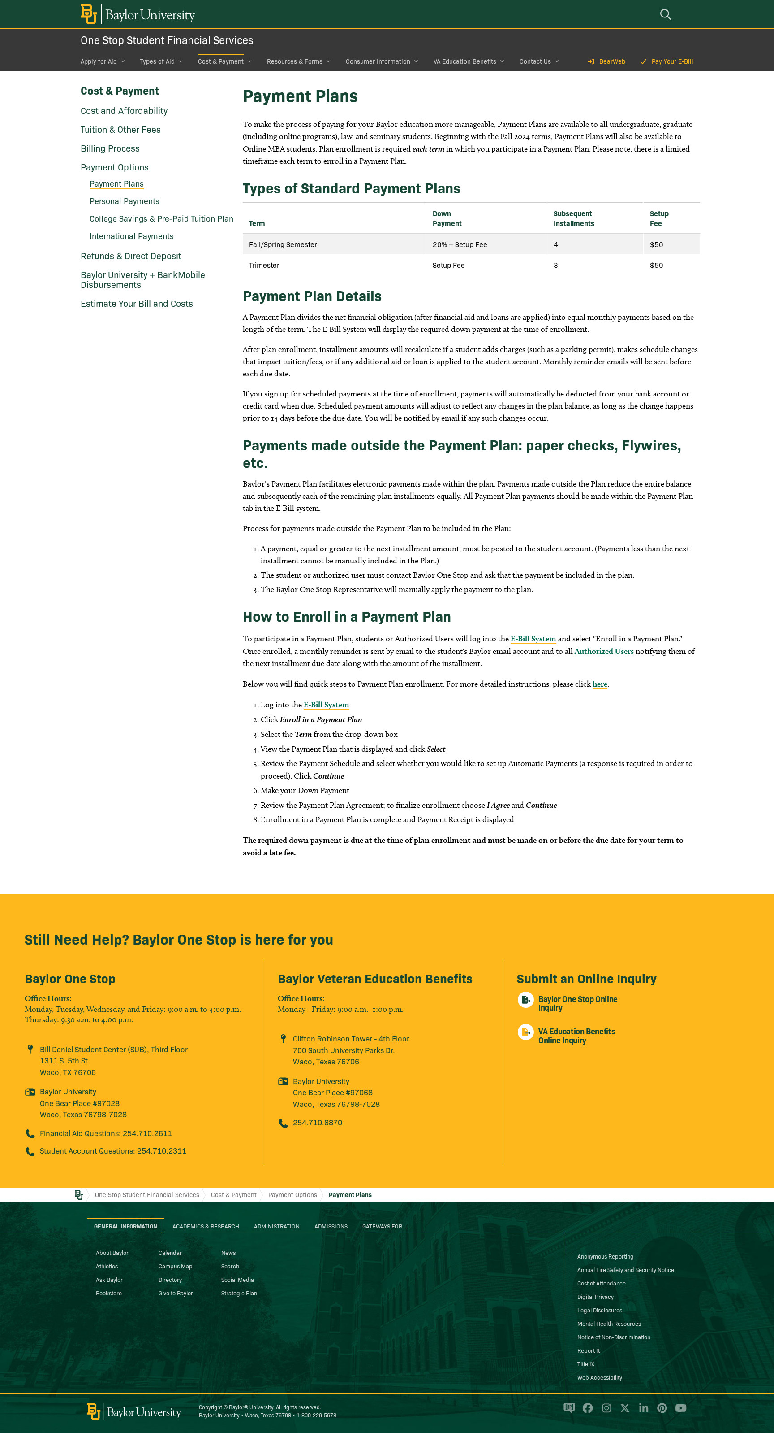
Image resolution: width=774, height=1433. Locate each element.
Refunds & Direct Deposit (131, 255)
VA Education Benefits (465, 61)
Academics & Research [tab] (205, 1226)
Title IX (585, 1363)
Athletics (107, 1266)
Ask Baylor (109, 1279)
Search (230, 1266)
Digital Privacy (595, 1296)
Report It (588, 1350)
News (228, 1252)
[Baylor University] (136, 14)
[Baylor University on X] (623, 1412)
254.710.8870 (317, 1122)
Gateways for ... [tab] (385, 1226)
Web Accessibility (599, 1377)
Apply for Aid (99, 61)
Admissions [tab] (331, 1226)
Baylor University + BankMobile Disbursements (143, 279)
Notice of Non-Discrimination (613, 1337)
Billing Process (110, 147)
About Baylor (112, 1252)
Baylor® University (251, 1407)
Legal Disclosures (599, 1310)
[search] (667, 14)
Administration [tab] (277, 1226)
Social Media (237, 1279)
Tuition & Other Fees (121, 128)
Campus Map (176, 1266)
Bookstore (109, 1293)
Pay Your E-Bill (672, 61)
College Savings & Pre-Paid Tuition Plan (161, 218)
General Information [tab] (125, 1226)
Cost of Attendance (601, 1283)
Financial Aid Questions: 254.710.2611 (106, 1133)
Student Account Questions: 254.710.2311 (113, 1150)
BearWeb (612, 61)
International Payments (132, 235)
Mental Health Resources (609, 1323)
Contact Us (535, 61)
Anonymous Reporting (605, 1256)
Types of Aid (157, 61)
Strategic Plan (239, 1293)
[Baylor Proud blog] (568, 1412)
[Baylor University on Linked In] (642, 1412)
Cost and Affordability (124, 110)
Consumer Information (378, 61)
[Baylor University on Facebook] (586, 1412)
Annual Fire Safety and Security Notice (625, 1269)
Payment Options (115, 166)
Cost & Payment (221, 61)
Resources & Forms (294, 61)
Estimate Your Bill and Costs (137, 302)
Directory (170, 1279)
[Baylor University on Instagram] (605, 1412)
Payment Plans (350, 1194)
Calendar (170, 1252)
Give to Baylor (176, 1293)
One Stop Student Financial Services (167, 39)
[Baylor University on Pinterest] (660, 1412)
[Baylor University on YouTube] (678, 1412)
